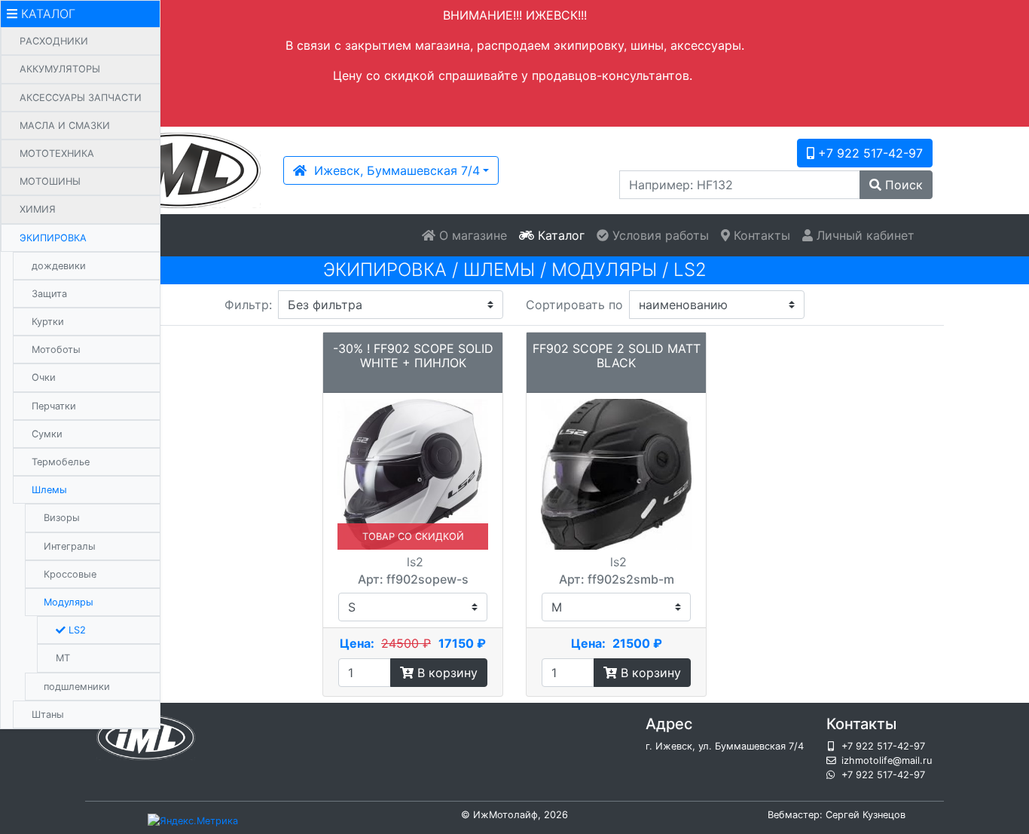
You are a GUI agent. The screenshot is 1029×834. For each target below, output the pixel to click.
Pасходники (54, 41)
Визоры (62, 517)
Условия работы (659, 235)
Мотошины (50, 181)
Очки (44, 377)
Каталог (559, 235)
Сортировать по (574, 304)
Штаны (48, 714)
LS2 (76, 630)
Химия (38, 209)
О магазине (471, 235)
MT (63, 658)
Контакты (760, 235)
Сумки (47, 434)
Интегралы (70, 546)
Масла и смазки (65, 125)
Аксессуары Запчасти (81, 97)
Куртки (48, 321)
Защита (49, 293)
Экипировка (53, 238)
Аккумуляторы (60, 69)
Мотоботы (56, 349)
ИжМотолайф (505, 814)
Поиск (902, 184)
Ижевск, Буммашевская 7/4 (393, 170)
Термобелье (61, 462)
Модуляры (68, 602)
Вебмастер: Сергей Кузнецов (836, 814)
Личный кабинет (863, 235)
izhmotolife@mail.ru (886, 760)
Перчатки (54, 406)
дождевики (59, 265)
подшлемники (77, 686)
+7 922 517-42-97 (868, 153)
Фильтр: (248, 304)
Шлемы (49, 489)
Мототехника (57, 153)
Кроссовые (70, 574)
